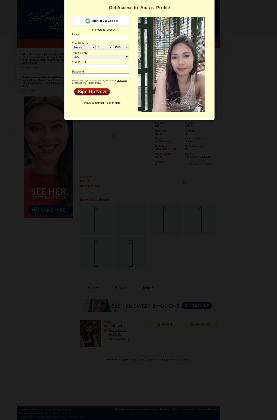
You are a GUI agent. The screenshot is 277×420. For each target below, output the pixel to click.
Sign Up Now (90, 91)
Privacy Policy (94, 83)
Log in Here (113, 102)
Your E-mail (79, 62)
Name (75, 34)
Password (78, 71)
